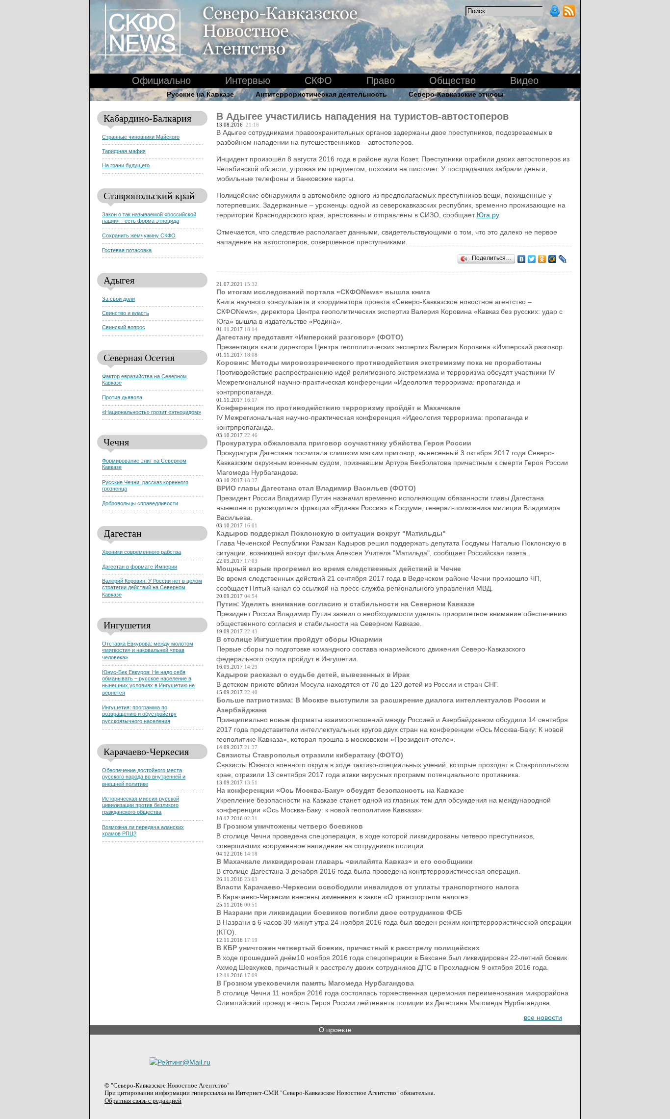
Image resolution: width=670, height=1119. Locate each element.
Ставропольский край (149, 195)
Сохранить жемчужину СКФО (139, 235)
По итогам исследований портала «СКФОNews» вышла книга (323, 292)
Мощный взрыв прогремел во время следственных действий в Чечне (338, 569)
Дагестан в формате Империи (139, 567)
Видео (524, 80)
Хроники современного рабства (141, 552)
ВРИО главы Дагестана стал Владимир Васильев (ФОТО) (316, 488)
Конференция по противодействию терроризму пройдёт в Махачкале (338, 408)
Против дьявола (122, 397)
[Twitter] (532, 259)
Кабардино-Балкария (147, 118)
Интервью (247, 80)
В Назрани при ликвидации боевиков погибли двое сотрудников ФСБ (339, 912)
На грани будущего (126, 165)
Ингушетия (127, 624)
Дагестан (122, 533)
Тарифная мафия (124, 151)
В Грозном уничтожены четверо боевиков (289, 826)
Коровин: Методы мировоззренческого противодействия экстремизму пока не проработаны (378, 362)
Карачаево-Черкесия (146, 751)
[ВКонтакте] (521, 259)
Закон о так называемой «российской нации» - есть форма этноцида (149, 217)
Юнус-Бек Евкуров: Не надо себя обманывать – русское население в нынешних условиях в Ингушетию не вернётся (148, 682)
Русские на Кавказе (200, 94)
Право (380, 80)
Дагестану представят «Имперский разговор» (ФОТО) (309, 337)
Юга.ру (488, 215)
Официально (161, 80)
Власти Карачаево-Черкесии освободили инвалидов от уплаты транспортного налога (367, 887)
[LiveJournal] (563, 259)
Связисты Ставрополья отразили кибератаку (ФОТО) (309, 755)
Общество (452, 80)
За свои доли (118, 299)
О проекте (335, 1030)
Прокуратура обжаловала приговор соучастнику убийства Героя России (343, 443)
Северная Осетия (139, 357)
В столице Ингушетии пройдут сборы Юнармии (299, 639)
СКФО (318, 80)
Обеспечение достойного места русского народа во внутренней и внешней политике (143, 777)
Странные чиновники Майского (141, 137)
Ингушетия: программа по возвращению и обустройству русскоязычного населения (139, 714)
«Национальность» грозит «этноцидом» (151, 412)
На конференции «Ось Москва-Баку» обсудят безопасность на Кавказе (340, 790)
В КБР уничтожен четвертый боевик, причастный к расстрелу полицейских (348, 948)
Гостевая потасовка (127, 250)
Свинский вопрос (123, 327)
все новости (543, 1017)
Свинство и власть (125, 313)
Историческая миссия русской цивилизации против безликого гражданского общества (140, 805)
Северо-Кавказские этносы (456, 94)
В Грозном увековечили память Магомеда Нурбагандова (315, 983)
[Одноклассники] (542, 259)
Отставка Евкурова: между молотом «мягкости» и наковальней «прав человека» (147, 650)
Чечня (116, 441)
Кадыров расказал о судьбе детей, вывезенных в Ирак (313, 674)
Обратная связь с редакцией (142, 1100)
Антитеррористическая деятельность (321, 94)
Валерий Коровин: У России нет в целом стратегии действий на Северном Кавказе (152, 588)
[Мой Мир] (552, 259)
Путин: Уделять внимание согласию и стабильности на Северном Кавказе (345, 604)
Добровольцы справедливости (140, 503)
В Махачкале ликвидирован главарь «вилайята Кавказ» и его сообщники (344, 861)
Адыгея (118, 279)
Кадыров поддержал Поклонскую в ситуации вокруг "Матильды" (331, 533)
